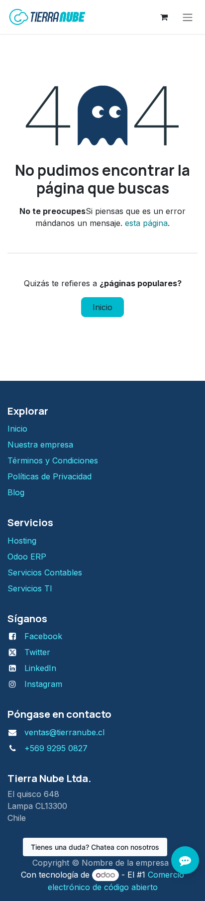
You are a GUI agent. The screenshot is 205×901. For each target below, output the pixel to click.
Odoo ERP (26, 557)
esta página (146, 223)
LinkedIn (40, 668)
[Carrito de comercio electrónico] (164, 17)
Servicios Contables (44, 572)
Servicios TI (29, 588)
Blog (15, 492)
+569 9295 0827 (56, 748)
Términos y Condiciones (54, 460)
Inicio (102, 307)
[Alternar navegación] (188, 16)
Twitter (37, 652)
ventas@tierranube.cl (64, 732)
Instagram (43, 684)
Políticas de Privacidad (49, 476)
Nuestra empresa (40, 445)
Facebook (43, 636)
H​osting (21, 541)
